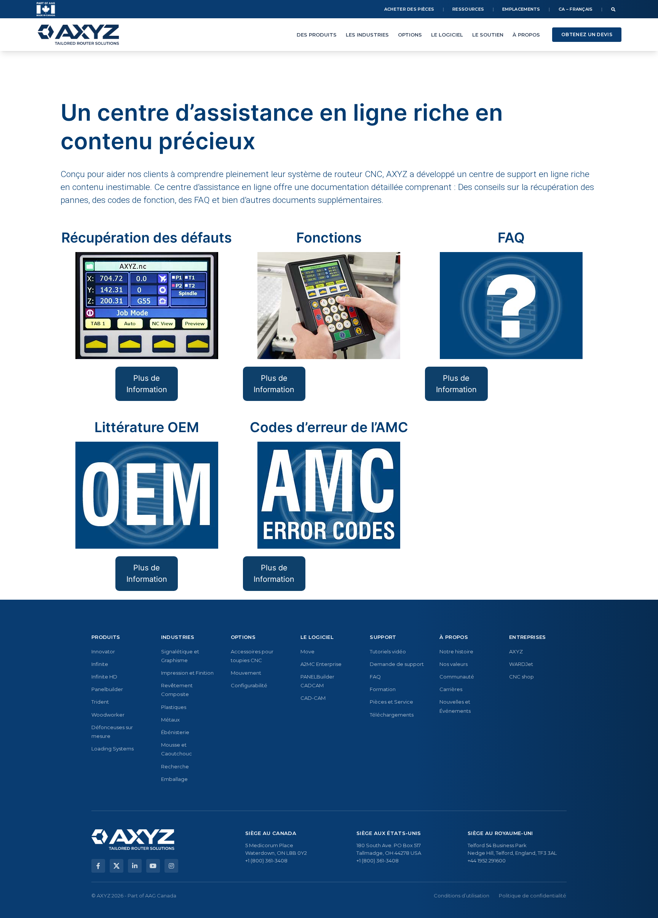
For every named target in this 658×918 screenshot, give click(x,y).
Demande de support (397, 664)
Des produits (317, 35)
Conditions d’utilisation (461, 895)
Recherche (175, 766)
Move (307, 651)
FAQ (375, 677)
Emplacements (521, 9)
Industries (177, 637)
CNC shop (521, 677)
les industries (367, 35)
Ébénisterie (175, 732)
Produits (105, 637)
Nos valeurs (453, 664)
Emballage (174, 779)
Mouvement (246, 673)
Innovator (103, 651)
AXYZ (516, 651)
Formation (383, 689)
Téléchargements (392, 715)
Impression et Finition (187, 673)
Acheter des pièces (409, 9)
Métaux (170, 720)
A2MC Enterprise (321, 664)
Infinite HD (104, 677)
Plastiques (173, 707)
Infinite (99, 664)
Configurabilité (249, 685)
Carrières (450, 689)
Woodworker (108, 715)
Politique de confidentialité (532, 895)
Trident (100, 702)
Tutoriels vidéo (388, 651)
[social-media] (98, 866)
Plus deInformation (274, 384)
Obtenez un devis (586, 34)
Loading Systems (112, 749)
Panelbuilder (107, 689)
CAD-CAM (313, 698)
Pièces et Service (391, 702)
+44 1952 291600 (487, 860)
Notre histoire (456, 651)
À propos (526, 35)
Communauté (456, 677)
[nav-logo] (78, 34)
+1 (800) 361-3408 (266, 860)
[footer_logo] (132, 839)
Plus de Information (146, 384)
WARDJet (521, 664)
